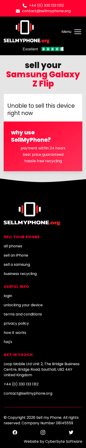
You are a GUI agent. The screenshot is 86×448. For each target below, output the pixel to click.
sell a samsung (17, 264)
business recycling (20, 273)
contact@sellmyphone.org (46, 11)
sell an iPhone (16, 255)
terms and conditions (23, 314)
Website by (53, 441)
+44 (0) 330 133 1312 (46, 5)
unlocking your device (23, 305)
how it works (15, 332)
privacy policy (16, 323)
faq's (8, 341)
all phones (13, 246)
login (8, 295)
